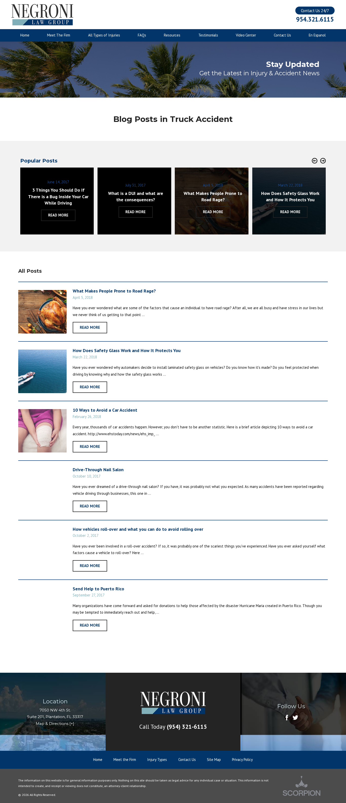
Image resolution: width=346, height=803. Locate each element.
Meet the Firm (124, 759)
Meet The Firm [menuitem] (58, 35)
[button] (314, 161)
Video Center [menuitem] (246, 35)
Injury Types (157, 759)
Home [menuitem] (24, 35)
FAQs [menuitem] (142, 35)
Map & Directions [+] (55, 723)
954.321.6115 (315, 19)
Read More (90, 327)
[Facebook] (287, 718)
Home (97, 759)
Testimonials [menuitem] (208, 35)
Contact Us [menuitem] (282, 35)
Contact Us (187, 759)
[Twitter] (295, 718)
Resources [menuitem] (172, 35)
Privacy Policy (242, 759)
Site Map (214, 759)
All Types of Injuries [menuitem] (104, 35)
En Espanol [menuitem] (317, 35)
